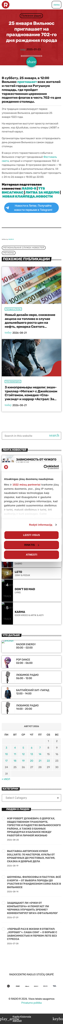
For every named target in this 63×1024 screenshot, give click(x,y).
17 (6, 760)
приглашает (27, 82)
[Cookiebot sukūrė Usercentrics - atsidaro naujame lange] (44, 467)
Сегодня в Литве (13, 309)
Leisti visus (31, 535)
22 (48, 760)
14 (40, 754)
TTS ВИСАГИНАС (23, 190)
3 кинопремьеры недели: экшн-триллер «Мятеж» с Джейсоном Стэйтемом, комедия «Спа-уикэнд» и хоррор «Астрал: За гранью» (31, 395)
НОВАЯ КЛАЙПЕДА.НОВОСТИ (27, 196)
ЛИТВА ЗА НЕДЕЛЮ (42, 192)
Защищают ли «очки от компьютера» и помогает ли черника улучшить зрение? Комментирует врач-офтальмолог (32, 908)
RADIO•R (29, 188)
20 (31, 760)
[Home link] (6, 5)
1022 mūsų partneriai (27, 484)
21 (40, 760)
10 (6, 754)
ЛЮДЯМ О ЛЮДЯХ (18, 809)
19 (23, 760)
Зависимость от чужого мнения (36, 461)
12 (23, 754)
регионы (8, 253)
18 (15, 760)
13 (31, 754)
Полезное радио (31, 15)
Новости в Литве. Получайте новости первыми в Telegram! (33, 207)
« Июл (6, 779)
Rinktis (29, 545)
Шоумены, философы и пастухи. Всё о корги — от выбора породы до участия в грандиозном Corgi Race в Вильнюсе (34, 882)
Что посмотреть (13, 381)
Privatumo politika (31, 1002)
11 (15, 754)
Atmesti (31, 554)
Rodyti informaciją (40, 524)
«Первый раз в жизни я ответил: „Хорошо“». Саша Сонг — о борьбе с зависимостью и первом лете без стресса (32, 934)
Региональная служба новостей (23, 248)
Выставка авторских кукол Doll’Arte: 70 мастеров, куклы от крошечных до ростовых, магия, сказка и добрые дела (31, 856)
